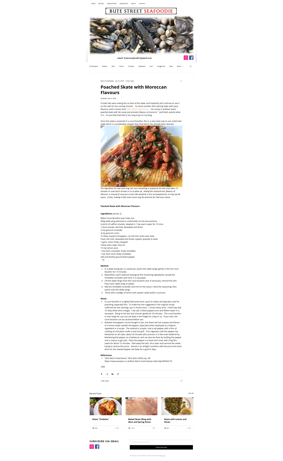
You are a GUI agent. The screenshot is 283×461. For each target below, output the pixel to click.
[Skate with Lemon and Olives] (177, 406)
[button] (191, 66)
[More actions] (181, 81)
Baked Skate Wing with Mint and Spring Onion (139, 420)
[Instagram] (186, 58)
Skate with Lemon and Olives (175, 420)
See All (190, 393)
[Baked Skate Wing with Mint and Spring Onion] (142, 406)
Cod (151, 66)
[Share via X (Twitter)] (107, 374)
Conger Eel (161, 66)
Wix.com (162, 455)
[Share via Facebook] (102, 374)
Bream (104, 66)
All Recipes (94, 66)
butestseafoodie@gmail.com (137, 58)
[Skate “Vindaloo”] (106, 406)
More (179, 66)
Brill (113, 66)
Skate (103, 366)
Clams (121, 66)
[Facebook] (191, 58)
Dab (171, 66)
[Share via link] (118, 374)
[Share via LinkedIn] (112, 374)
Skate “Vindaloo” (100, 419)
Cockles (131, 66)
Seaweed (141, 66)
